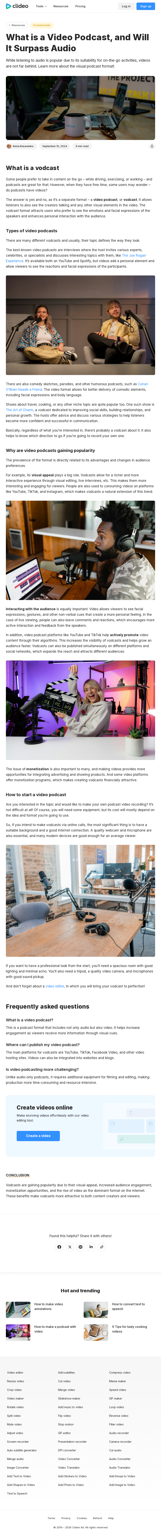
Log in (126, 6)
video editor (54, 986)
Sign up (145, 6)
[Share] (152, 146)
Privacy (65, 1518)
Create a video (38, 1136)
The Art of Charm (19, 410)
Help (111, 1518)
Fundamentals (41, 25)
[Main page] (19, 6)
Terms (51, 1518)
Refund (97, 1518)
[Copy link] (101, 1247)
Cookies (82, 1518)
